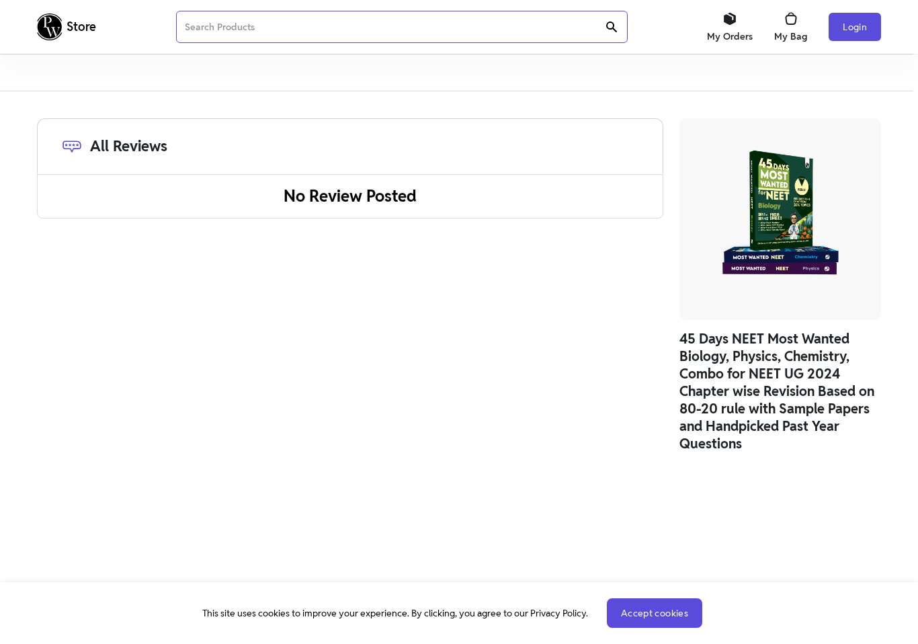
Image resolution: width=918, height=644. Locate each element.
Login (855, 27)
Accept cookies (654, 613)
